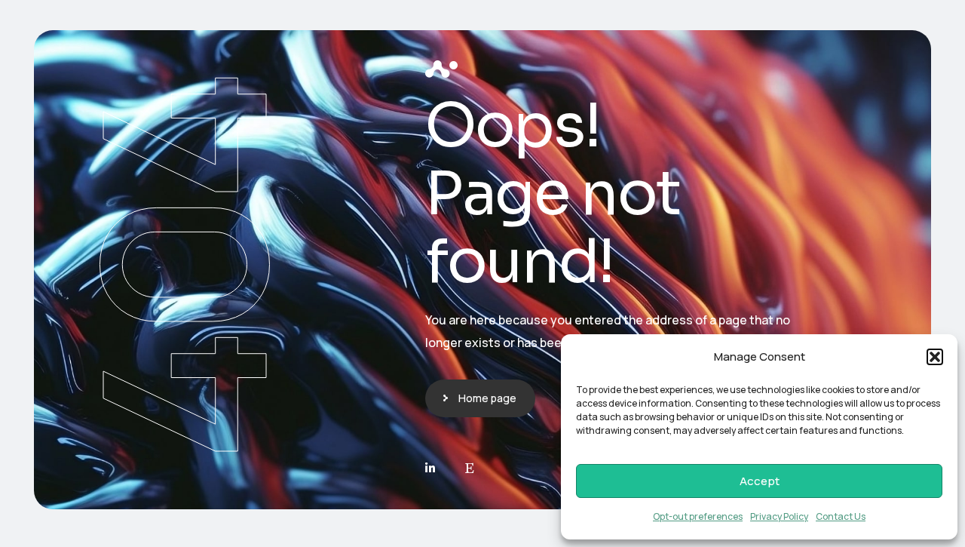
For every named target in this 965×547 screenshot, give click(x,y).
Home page (487, 398)
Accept (760, 481)
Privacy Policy (779, 516)
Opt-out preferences (698, 516)
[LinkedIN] (430, 468)
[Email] (469, 468)
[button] (934, 356)
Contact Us (840, 516)
